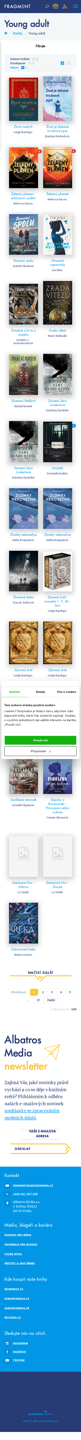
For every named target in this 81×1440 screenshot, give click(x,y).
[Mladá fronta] (8, 1395)
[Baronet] (34, 1395)
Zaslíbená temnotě (23, 800)
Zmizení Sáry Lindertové (57, 403)
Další (51, 1000)
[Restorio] (60, 1395)
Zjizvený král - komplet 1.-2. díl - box (57, 601)
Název (14, 67)
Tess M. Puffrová (23, 602)
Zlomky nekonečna (23, 535)
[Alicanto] (16, 1387)
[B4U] (72, 1379)
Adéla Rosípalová (23, 540)
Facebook (19, 1351)
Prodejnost (17, 63)
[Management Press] (64, 1379)
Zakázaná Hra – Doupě (57, 885)
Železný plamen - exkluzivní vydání (23, 196)
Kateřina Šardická (57, 410)
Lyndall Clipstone (23, 805)
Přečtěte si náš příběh (20, 1263)
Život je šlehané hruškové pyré (58, 129)
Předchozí (18, 992)
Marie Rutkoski (57, 336)
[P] (57, 441)
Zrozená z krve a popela (23, 332)
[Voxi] (40, 1387)
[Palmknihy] (56, 1387)
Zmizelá (57, 468)
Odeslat (23, 1149)
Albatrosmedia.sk (17, 1308)
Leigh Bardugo (23, 132)
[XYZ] (32, 1379)
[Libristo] (47, 1395)
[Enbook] (72, 1395)
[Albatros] (8, 1379)
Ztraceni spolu (23, 261)
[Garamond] (21, 1395)
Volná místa (13, 1254)
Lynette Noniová (23, 266)
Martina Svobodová (57, 136)
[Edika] (40, 1379)
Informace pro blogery (21, 1244)
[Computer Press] (56, 1379)
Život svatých (23, 127)
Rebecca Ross (23, 954)
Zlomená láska (23, 597)
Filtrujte (40, 46)
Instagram (20, 1343)
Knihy (17, 33)
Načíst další (40, 972)
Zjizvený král (23, 670)
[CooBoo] (16, 1379)
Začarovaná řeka (23, 949)
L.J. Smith (23, 892)
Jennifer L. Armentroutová (23, 341)
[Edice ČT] (48, 1387)
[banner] (16, 6)
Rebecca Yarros (23, 203)
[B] (23, 167)
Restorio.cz (13, 1317)
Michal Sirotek (23, 406)
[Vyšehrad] (32, 1387)
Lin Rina (57, 270)
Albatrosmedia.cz (17, 1298)
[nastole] (48, 1379)
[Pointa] (72, 1387)
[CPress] (8, 1387)
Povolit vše (40, 740)
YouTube (19, 1360)
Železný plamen (58, 194)
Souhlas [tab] (14, 691)
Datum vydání (19, 59)
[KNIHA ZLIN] (24, 1387)
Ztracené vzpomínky (57, 263)
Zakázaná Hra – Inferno (23, 885)
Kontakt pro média (18, 1235)
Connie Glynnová (57, 817)
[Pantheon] (64, 1387)
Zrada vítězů (57, 330)
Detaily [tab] (40, 691)
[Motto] (24, 1379)
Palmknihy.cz (14, 1289)
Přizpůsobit (38, 751)
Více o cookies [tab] (66, 691)
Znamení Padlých (23, 401)
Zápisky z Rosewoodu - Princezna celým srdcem (57, 806)
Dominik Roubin (57, 473)
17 (38, 1000)
